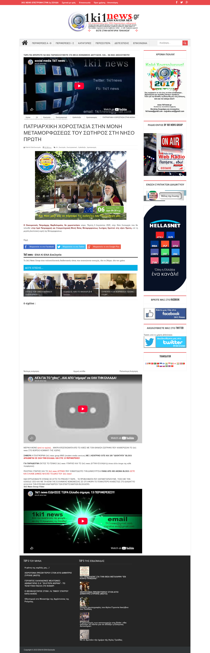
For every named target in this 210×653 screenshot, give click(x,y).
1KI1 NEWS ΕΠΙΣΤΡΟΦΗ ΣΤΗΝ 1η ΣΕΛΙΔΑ (39, 3)
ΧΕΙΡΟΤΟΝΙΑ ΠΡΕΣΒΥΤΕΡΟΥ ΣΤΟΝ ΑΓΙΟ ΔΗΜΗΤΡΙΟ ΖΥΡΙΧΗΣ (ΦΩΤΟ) (99, 593)
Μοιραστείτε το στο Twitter (73, 247)
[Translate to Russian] (161, 366)
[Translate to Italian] (172, 364)
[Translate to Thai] (169, 366)
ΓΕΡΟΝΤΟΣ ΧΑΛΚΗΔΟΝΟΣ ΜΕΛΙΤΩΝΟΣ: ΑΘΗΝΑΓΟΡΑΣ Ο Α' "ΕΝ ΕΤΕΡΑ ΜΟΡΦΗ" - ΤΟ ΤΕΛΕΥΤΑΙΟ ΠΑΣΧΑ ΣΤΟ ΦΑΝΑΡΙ (45, 583)
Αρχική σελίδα (79, 371)
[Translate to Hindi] (166, 364)
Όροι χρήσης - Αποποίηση (106, 3)
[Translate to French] (146, 364)
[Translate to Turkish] (152, 364)
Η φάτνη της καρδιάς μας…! (37, 568)
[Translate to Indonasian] (169, 364)
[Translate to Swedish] (166, 366)
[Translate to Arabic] (155, 364)
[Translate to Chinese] (158, 364)
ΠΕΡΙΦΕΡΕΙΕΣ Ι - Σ (65, 43)
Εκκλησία (62, 147)
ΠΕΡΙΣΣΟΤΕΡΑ (103, 43)
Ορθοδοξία (82, 147)
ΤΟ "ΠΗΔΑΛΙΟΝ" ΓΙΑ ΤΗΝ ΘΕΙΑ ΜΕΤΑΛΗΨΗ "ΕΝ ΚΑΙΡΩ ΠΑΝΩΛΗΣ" (103, 577)
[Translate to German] (149, 364)
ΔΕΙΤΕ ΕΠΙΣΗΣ (122, 43)
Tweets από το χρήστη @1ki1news (158, 335)
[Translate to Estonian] (161, 364)
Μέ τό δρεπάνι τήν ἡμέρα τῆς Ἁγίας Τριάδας (101, 640)
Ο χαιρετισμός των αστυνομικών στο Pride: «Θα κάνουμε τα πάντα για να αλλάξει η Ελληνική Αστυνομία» (103, 624)
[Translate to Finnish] (163, 364)
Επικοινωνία (84, 3)
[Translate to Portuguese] (183, 364)
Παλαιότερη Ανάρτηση (129, 371)
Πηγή (26, 240)
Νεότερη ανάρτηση (31, 371)
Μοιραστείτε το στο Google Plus (106, 247)
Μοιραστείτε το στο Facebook (42, 247)
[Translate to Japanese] (175, 364)
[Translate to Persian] (178, 364)
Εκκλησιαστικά (72, 147)
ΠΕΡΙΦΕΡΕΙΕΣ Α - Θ (41, 43)
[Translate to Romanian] (158, 366)
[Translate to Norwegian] (181, 364)
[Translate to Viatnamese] (172, 366)
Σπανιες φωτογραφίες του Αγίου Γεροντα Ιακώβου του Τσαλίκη (104, 608)
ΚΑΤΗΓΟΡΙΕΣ (84, 43)
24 (57, 147)
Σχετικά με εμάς (69, 3)
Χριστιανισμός (91, 147)
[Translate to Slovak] (163, 366)
